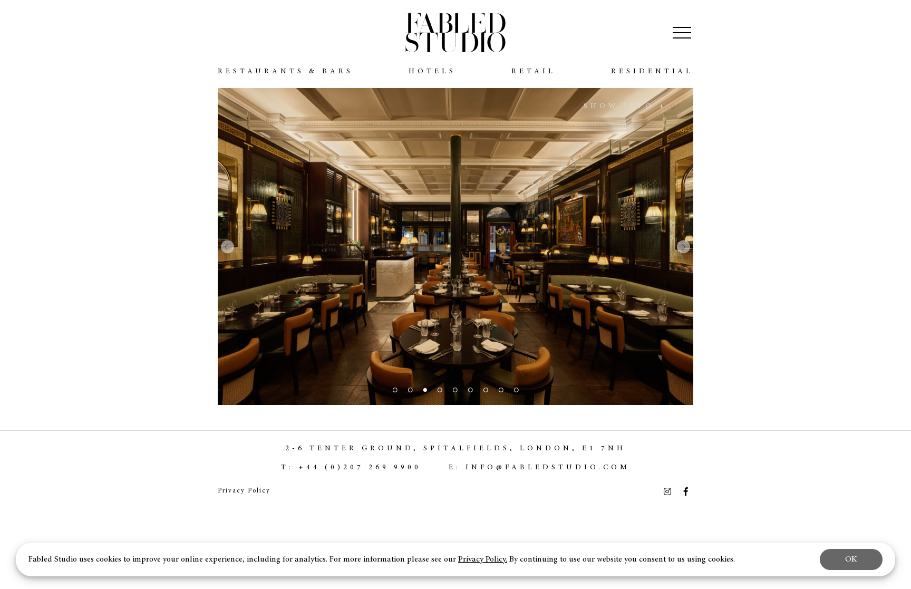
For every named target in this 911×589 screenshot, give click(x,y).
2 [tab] (410, 390)
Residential (652, 71)
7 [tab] (485, 390)
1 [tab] (394, 390)
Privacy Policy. (482, 559)
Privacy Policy (244, 491)
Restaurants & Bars (285, 71)
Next (683, 246)
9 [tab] (515, 390)
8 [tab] (500, 390)
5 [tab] (454, 390)
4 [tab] (440, 390)
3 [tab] (425, 390)
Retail (533, 71)
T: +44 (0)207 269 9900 (351, 467)
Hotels (432, 71)
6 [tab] (470, 390)
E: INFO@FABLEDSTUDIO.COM (539, 467)
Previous (227, 246)
